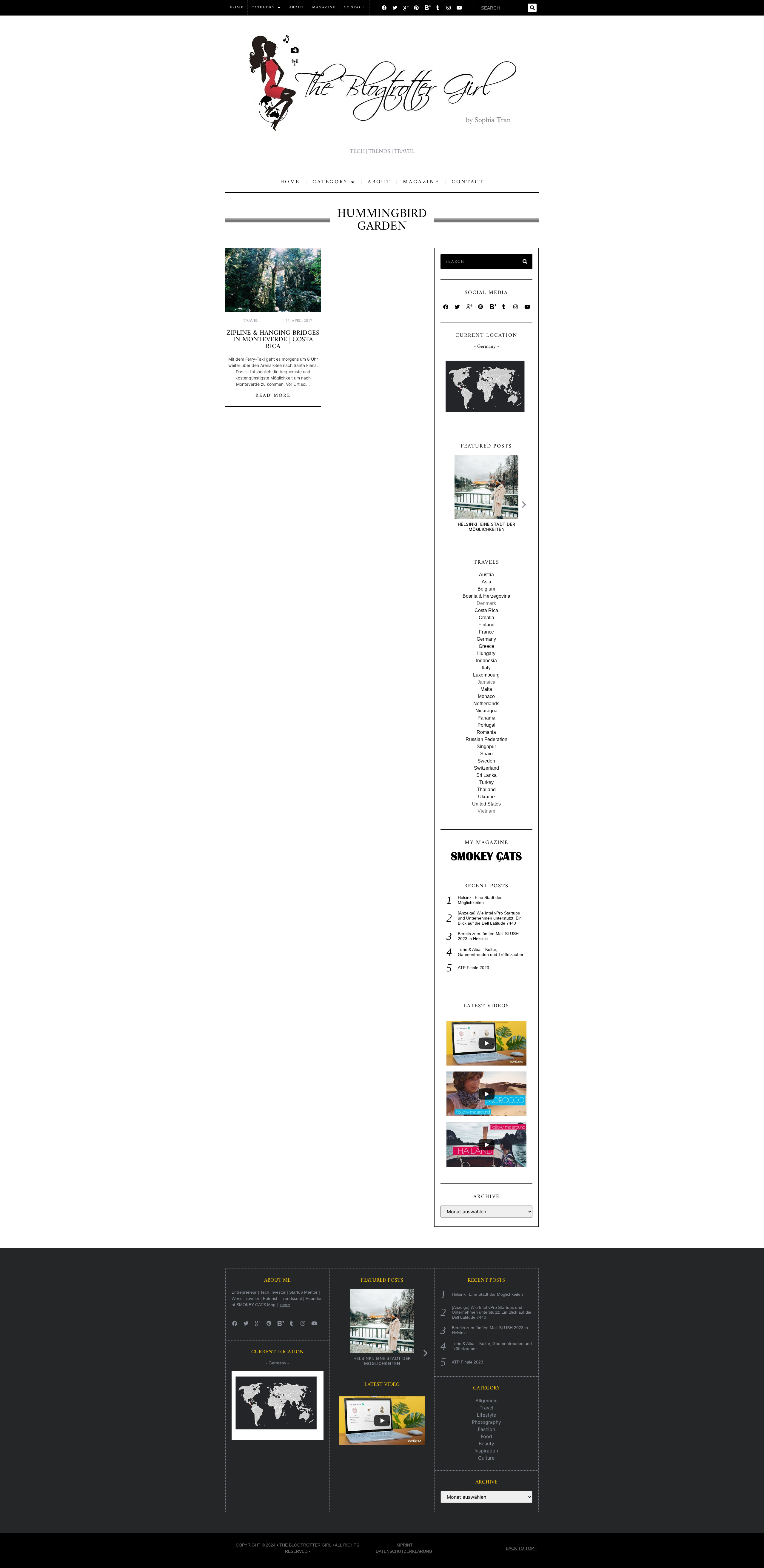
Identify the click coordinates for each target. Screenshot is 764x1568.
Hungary (486, 653)
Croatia (486, 617)
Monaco (486, 696)
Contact (354, 7)
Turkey (486, 782)
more (285, 1304)
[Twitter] (395, 8)
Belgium (486, 588)
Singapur (486, 746)
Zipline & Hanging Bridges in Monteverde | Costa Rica (273, 339)
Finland (486, 624)
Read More (273, 395)
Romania (486, 732)
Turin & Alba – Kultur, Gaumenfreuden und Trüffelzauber (490, 952)
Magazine (324, 7)
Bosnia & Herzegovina (486, 596)
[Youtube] (459, 8)
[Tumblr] (438, 8)
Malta (486, 689)
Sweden (486, 760)
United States (486, 803)
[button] (525, 504)
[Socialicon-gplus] (405, 8)
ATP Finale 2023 (473, 967)
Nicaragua (486, 710)
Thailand (486, 789)
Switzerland (486, 768)
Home (237, 7)
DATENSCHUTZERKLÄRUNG (404, 1551)
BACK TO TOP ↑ (521, 1548)
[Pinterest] (416, 8)
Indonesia (486, 660)
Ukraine (486, 796)
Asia (486, 581)
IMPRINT (404, 1545)
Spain (486, 753)
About (296, 7)
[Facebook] (384, 8)
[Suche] (532, 8)
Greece (486, 646)
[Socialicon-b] (427, 8)
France (486, 631)
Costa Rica (486, 610)
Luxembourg (486, 674)
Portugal (486, 725)
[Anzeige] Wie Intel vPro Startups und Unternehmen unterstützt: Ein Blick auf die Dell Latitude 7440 (490, 918)
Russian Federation (486, 739)
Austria (486, 574)
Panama (486, 717)
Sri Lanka (486, 775)
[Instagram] (448, 8)
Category (263, 7)
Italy (486, 667)
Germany (486, 639)
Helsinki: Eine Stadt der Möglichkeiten (486, 527)
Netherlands (486, 703)
